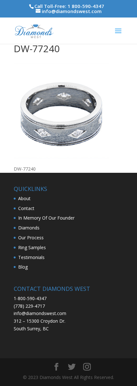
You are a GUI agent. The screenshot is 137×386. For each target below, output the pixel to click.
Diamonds (29, 228)
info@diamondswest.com (40, 313)
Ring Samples (32, 247)
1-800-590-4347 (30, 298)
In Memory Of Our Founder (46, 218)
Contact (26, 208)
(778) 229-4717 (29, 306)
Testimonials (31, 257)
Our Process (31, 238)
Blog (23, 267)
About (24, 198)
